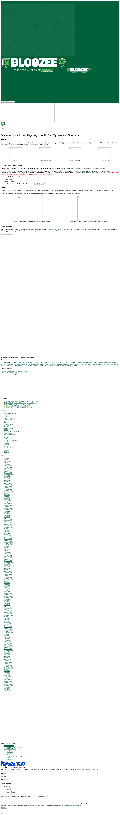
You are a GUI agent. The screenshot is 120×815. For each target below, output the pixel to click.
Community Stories (9, 418)
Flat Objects (31, 364)
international (72, 364)
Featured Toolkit (8, 424)
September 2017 (9, 615)
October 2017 (8, 613)
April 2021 (7, 552)
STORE (9, 99)
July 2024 (7, 495)
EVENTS (10, 91)
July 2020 (7, 565)
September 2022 (9, 527)
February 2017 (8, 625)
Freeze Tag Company (11, 791)
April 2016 (7, 640)
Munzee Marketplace (10, 434)
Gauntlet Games (8, 428)
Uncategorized (8, 449)
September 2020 (9, 562)
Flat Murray (24, 364)
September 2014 (9, 668)
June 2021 (7, 549)
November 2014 (8, 665)
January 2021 (8, 556)
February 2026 (8, 467)
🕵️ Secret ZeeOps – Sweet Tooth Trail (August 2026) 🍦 (20, 403)
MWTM (6, 437)
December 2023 (8, 505)
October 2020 (8, 561)
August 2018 (7, 599)
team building (33, 365)
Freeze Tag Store (55, 229)
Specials (54, 362)
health (57, 364)
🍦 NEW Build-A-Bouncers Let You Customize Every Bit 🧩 (21, 401)
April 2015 (7, 657)
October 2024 (8, 490)
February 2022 (8, 537)
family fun (3, 364)
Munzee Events (8, 433)
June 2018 (7, 602)
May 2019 (7, 586)
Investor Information (11, 792)
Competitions (8, 419)
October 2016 (8, 631)
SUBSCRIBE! (9, 85)
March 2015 (7, 659)
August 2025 (7, 476)
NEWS (9, 89)
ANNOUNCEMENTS (10, 88)
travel (49, 365)
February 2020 (8, 572)
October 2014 (8, 666)
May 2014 (7, 674)
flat (12, 364)
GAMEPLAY (11, 97)
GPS (53, 364)
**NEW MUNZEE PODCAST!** (13, 86)
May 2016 (7, 638)
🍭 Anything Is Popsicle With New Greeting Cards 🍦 (19, 407)
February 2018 (8, 608)
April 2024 (7, 499)
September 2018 (9, 597)
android (95, 362)
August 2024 (7, 493)
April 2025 (7, 481)
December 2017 (8, 610)
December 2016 (8, 628)
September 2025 (9, 474)
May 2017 (7, 621)
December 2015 (8, 646)
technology (41, 365)
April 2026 (7, 464)
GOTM (6, 430)
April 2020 (7, 569)
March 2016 (7, 641)
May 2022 (7, 533)
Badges (30, 362)
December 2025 (8, 470)
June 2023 (7, 514)
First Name (3, 773)
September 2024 (9, 492)
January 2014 (8, 679)
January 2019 (8, 591)
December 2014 (8, 663)
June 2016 (7, 637)
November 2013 (8, 682)
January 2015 (8, 662)
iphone (79, 364)
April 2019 (7, 587)
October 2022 (8, 525)
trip (52, 365)
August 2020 (7, 564)
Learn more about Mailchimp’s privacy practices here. (72, 805)
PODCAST (7, 443)
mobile (90, 364)
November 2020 (8, 559)
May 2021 (7, 550)
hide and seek (64, 364)
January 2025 (8, 486)
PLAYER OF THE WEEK (14, 95)
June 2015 (7, 654)
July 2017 (7, 618)
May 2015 (7, 656)
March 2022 (7, 536)
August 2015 (7, 652)
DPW (5, 421)
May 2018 (7, 603)
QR (115, 364)
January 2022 (8, 539)
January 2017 (8, 627)
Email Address (5, 779)
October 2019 (8, 578)
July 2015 (7, 653)
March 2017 (7, 624)
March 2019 (7, 588)
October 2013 (8, 684)
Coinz (5, 416)
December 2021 (8, 540)
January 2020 (8, 574)
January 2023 (8, 521)
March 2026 (7, 465)
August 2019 (7, 581)
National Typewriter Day (91, 143)
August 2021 (7, 546)
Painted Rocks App (11, 794)
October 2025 (8, 473)
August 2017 (7, 616)
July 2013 (7, 688)
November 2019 (8, 577)
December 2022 (8, 523)
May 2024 (7, 498)
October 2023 (8, 508)
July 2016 (7, 635)
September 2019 (9, 580)
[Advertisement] (13, 385)
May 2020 (7, 568)
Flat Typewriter (30, 144)
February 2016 (8, 643)
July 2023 (7, 512)
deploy (108, 362)
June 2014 (7, 672)
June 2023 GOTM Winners (9, 372)
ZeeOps (6, 452)
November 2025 (8, 471)
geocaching (48, 364)
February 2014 (8, 678)
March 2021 (7, 553)
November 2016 (8, 630)
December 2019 (8, 575)
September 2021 (9, 545)
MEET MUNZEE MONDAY (12, 431)
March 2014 (7, 676)
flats (36, 364)
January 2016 (8, 644)
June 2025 (7, 479)
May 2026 (7, 462)
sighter (22, 365)
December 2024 (8, 487)
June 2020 (7, 567)
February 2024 (8, 502)
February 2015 (8, 660)
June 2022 (7, 531)
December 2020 (8, 558)
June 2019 (7, 584)
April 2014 (7, 675)
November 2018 (8, 594)
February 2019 (8, 590)
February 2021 (8, 555)
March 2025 (7, 483)
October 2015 (8, 649)
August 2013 (7, 687)
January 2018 (8, 609)
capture (103, 362)
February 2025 (8, 484)
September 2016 (9, 632)
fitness (9, 364)
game (42, 364)
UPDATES (10, 92)
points (111, 364)
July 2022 (7, 530)
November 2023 (8, 506)
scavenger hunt (15, 365)
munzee (94, 364)
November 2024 (8, 489)
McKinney (84, 364)
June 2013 (7, 690)
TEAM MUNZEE (9, 447)
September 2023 (9, 509)
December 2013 (8, 681)
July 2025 (7, 477)
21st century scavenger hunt (85, 362)
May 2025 (7, 480)
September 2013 (9, 685)
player (107, 364)
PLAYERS (7, 94)
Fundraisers (7, 425)
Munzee (8, 786)
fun (39, 364)
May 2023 (7, 515)
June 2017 (7, 619)
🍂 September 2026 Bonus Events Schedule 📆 (18, 404)
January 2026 (8, 468)
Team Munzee (74, 365)
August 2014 (7, 669)
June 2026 (7, 461)
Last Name (3, 776)
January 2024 (8, 503)
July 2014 (7, 671)
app (100, 362)
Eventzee (8, 789)
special (27, 365)
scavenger (7, 365)
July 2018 (7, 600)
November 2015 (8, 647)
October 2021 (8, 543)
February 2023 (8, 520)
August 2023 (7, 511)
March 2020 (7, 571)
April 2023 (7, 517)
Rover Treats (89, 172)
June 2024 (7, 496)
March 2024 (7, 501)
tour (46, 365)
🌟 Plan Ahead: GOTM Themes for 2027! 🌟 (17, 406)
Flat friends (17, 364)
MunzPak (6, 436)
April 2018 (7, 605)
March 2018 (7, 606)
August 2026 (7, 458)
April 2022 (7, 534)
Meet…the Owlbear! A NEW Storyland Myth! (14, 371)
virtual (56, 365)
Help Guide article (39, 184)
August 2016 (7, 634)
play (103, 364)
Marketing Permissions (6, 796)
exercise (113, 362)
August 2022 (7, 528)
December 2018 (8, 593)
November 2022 (8, 524)
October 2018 (8, 596)
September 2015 (9, 650)
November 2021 (8, 542)
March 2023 (7, 518)
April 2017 (7, 622)
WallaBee (8, 788)
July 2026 (7, 459)
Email (5, 799)
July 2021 (7, 547)
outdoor (99, 364)
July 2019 (7, 583)
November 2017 (8, 612)
